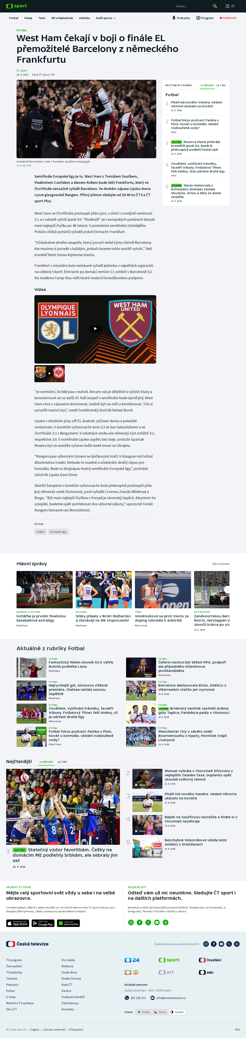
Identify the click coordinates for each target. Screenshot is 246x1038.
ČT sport (22, 70)
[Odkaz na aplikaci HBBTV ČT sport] (68, 923)
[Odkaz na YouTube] (157, 922)
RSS (237, 1029)
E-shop (11, 997)
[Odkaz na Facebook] (139, 922)
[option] (143, 1012)
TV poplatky (14, 972)
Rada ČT (67, 984)
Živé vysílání (14, 966)
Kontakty (68, 1009)
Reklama (67, 966)
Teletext (11, 978)
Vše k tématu (220, 564)
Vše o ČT (11, 1009)
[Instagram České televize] (206, 944)
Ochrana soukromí (54, 1029)
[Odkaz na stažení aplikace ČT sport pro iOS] (17, 923)
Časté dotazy (70, 1003)
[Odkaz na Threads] (165, 922)
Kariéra (66, 991)
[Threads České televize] (237, 944)
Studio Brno (69, 972)
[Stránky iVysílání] (210, 961)
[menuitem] (13, 17)
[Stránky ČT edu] (206, 974)
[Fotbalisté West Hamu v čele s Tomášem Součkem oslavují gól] (86, 119)
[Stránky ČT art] (166, 974)
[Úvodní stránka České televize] (27, 944)
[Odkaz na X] (148, 922)
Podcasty (12, 984)
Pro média (68, 960)
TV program (14, 960)
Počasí (10, 991)
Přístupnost (76, 1029)
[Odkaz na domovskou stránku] (22, 6)
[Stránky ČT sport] (169, 961)
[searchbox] (193, 6)
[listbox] (160, 1012)
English (35, 1029)
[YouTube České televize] (221, 944)
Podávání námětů (73, 997)
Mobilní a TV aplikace (20, 1003)
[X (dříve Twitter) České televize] (229, 944)
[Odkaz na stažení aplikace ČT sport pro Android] (43, 923)
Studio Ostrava (71, 978)
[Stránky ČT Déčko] (131, 974)
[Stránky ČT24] (132, 961)
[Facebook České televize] (214, 944)
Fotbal (22, 30)
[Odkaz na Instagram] (131, 922)
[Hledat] (215, 6)
